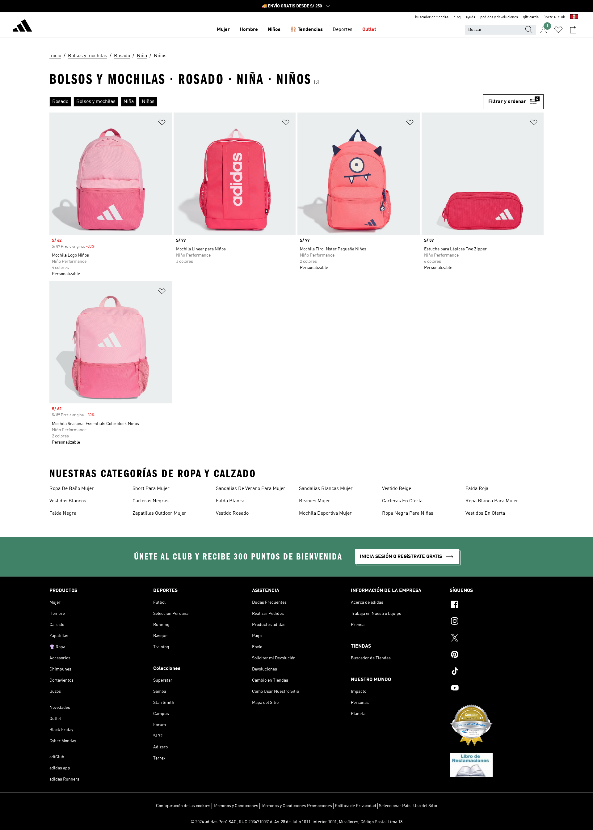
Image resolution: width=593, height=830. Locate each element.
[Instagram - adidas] (497, 622)
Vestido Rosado (232, 513)
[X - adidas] (497, 638)
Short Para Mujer (151, 488)
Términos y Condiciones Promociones (296, 806)
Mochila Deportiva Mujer (325, 513)
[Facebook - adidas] (497, 605)
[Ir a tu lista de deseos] (558, 29)
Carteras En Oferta (402, 501)
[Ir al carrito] (573, 29)
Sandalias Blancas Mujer (326, 488)
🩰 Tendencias (306, 29)
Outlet (369, 29)
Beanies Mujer (314, 501)
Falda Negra (62, 513)
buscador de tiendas (431, 17)
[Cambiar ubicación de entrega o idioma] (574, 17)
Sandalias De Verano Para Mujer (250, 488)
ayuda (470, 17)
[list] (266, 102)
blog (457, 17)
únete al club (554, 17)
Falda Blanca (230, 501)
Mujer (223, 29)
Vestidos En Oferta (485, 513)
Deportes (342, 29)
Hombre (249, 29)
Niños (274, 29)
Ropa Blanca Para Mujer (491, 501)
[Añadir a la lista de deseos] (162, 123)
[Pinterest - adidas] (497, 655)
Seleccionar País (394, 806)
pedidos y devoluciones (499, 17)
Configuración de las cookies (183, 806)
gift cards (531, 17)
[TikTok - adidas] (497, 672)
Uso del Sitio (425, 806)
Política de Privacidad (355, 806)
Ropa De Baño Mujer (71, 488)
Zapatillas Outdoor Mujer (159, 513)
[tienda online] (22, 26)
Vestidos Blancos (67, 501)
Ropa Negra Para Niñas (407, 513)
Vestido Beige (396, 488)
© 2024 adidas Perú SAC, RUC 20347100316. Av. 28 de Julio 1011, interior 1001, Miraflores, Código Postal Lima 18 (296, 822)
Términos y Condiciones (235, 806)
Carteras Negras (150, 501)
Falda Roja (476, 488)
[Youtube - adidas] (497, 688)
